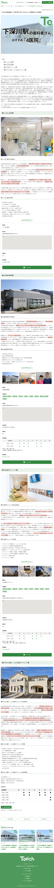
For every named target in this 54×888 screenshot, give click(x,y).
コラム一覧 (9, 6)
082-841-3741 (6, 457)
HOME (2, 6)
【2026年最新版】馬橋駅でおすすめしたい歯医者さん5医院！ (44, 847)
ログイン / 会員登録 (47, 2)
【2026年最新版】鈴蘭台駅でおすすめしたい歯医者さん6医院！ (9, 847)
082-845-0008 (6, 262)
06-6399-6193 (6, 649)
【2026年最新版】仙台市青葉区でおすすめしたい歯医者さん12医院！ (27, 847)
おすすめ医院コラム (19, 6)
